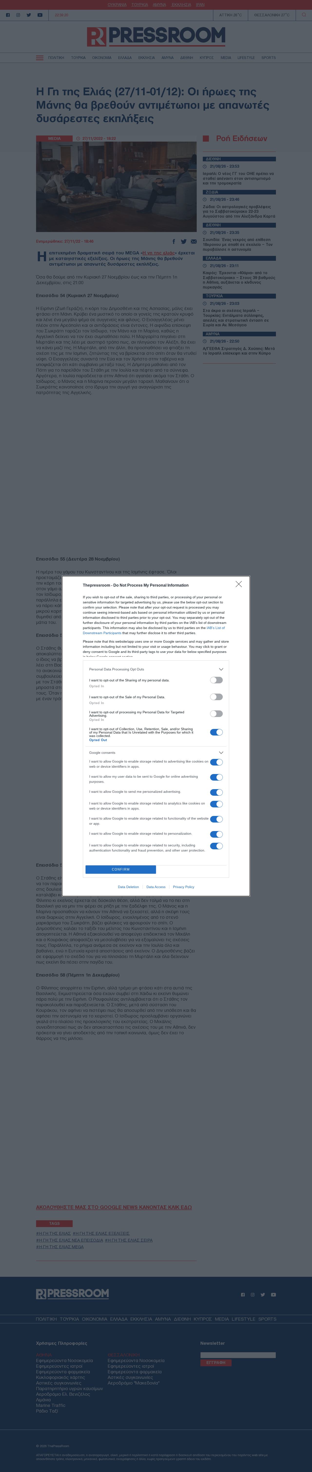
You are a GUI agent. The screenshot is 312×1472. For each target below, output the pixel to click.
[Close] (240, 585)
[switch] (216, 680)
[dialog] (156, 736)
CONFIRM (121, 869)
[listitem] (156, 669)
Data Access (156, 887)
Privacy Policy (183, 887)
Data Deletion (128, 887)
